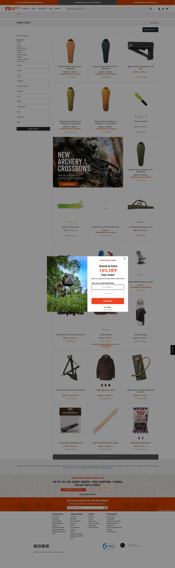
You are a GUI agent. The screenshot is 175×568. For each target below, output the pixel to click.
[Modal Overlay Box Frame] (87, 284)
